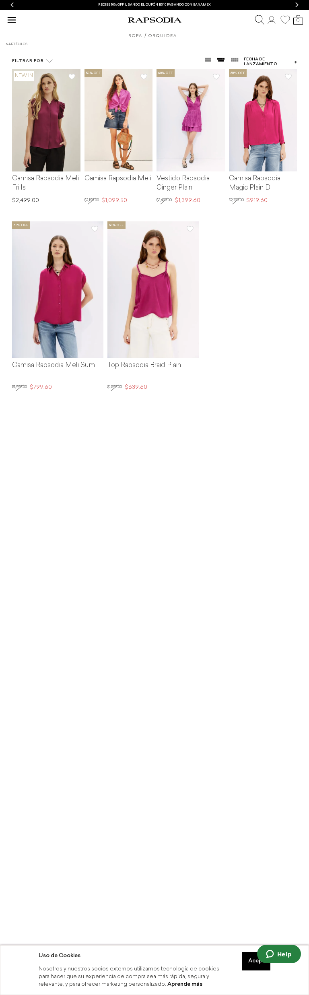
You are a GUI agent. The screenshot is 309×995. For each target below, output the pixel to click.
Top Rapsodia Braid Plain (144, 365)
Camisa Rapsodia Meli (117, 178)
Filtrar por (28, 61)
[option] (154, 5)
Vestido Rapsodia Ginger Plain (183, 183)
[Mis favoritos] (285, 20)
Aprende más (184, 984)
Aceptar (259, 961)
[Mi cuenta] (272, 20)
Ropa (135, 36)
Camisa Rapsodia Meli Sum (53, 365)
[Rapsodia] (154, 20)
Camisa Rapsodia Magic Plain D (254, 183)
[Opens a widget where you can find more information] (279, 955)
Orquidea (162, 36)
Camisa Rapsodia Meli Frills (45, 183)
